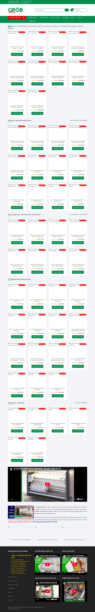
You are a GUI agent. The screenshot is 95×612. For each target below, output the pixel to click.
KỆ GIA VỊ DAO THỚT (55, 17)
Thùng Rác (32, 21)
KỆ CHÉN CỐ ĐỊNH (44, 17)
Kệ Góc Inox (48, 26)
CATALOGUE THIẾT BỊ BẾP (26, 1)
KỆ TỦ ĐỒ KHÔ (55, 26)
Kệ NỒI (72, 17)
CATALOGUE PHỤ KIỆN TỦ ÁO (14, 2)
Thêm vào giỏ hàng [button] (17, 54)
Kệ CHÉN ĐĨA (66, 17)
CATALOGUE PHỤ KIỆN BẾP (13, 1)
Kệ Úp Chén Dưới (63, 26)
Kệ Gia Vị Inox (40, 26)
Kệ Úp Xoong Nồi (72, 26)
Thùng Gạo (80, 17)
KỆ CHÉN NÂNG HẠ (32, 17)
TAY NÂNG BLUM (25, 2)
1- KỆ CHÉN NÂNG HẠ (13, 26)
